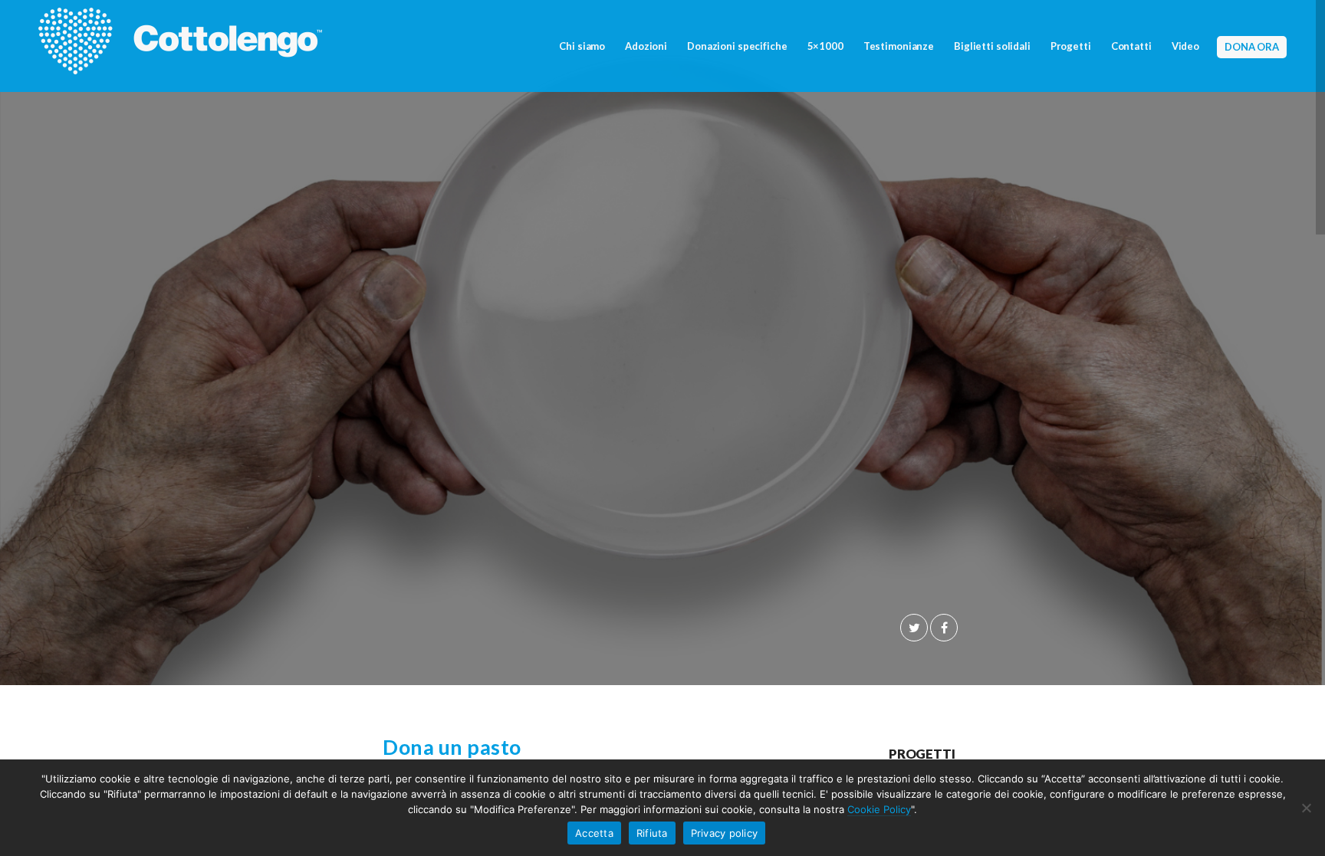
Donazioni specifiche (737, 46)
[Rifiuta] (1305, 807)
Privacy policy (724, 833)
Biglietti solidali (992, 46)
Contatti (1131, 46)
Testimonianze (898, 46)
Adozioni (646, 46)
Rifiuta (652, 833)
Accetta (594, 833)
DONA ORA (1252, 47)
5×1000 (825, 46)
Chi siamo (582, 46)
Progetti (1070, 46)
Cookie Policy (879, 809)
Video (1185, 46)
